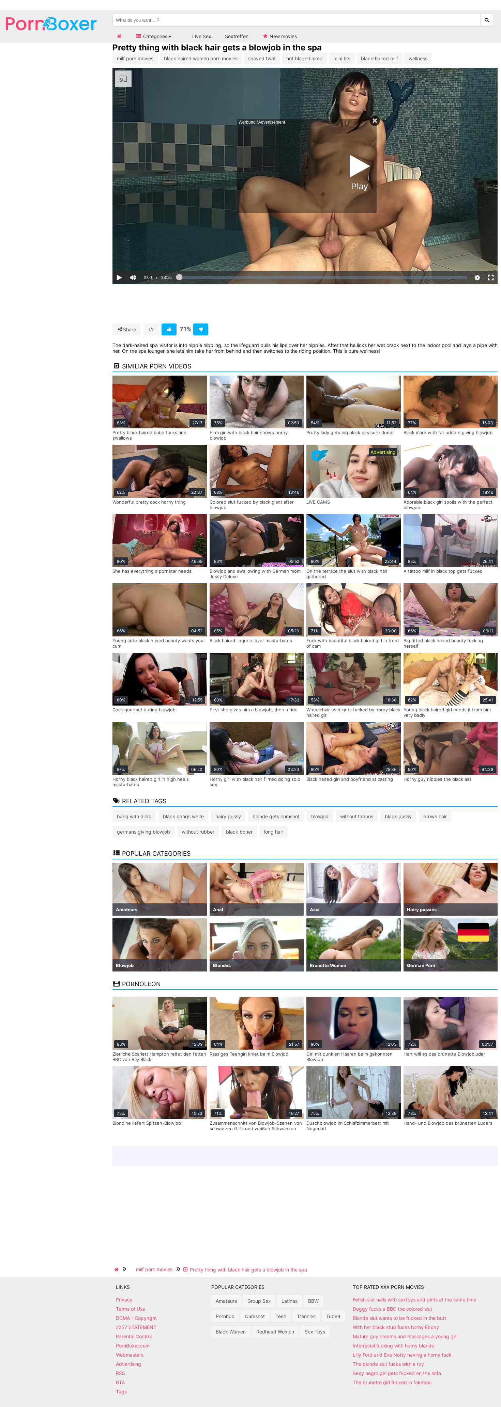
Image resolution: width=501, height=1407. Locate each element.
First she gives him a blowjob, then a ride (254, 709)
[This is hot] (169, 329)
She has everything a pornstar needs (152, 571)
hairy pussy (228, 816)
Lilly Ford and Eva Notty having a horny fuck (402, 1355)
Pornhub (225, 1316)
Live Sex (201, 36)
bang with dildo (134, 816)
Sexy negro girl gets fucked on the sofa (397, 1373)
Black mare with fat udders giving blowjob (448, 432)
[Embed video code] (150, 329)
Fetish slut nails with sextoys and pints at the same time (414, 1299)
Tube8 (333, 1316)
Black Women (231, 1331)
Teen (280, 1316)
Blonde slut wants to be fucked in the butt (399, 1318)
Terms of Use (130, 1309)
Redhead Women (275, 1331)
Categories (154, 36)
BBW (313, 1301)
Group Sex (259, 1301)
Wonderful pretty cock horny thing (149, 502)
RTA (120, 1382)
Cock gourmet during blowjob (144, 709)
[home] (117, 1269)
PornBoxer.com (133, 1345)
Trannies (306, 1316)
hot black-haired (304, 58)
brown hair (435, 816)
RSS (120, 1373)
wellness (418, 58)
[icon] (119, 36)
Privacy (124, 1299)
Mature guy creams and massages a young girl (405, 1336)
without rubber (198, 832)
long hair (273, 832)
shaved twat (262, 58)
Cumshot (255, 1316)
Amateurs (226, 1301)
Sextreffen (236, 36)
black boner (239, 832)
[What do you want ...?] (487, 20)
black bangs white (183, 816)
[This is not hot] (200, 329)
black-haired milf (379, 58)
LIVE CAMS (318, 502)
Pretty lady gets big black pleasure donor (350, 432)
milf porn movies (135, 58)
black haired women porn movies (201, 58)
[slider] (144, 256)
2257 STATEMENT (136, 1327)
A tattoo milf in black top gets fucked (443, 571)
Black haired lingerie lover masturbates (251, 640)
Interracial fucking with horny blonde (393, 1345)
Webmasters (129, 1355)
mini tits (341, 58)
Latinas (290, 1301)
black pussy (398, 816)
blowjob (320, 816)
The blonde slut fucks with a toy (388, 1364)
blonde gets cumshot (276, 816)
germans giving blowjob (143, 832)
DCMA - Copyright (136, 1318)
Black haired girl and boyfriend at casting (349, 779)
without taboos (356, 816)
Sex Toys (315, 1331)
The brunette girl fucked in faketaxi (392, 1382)
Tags (121, 1391)
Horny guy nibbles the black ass (438, 779)
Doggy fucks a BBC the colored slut (392, 1309)
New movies (282, 36)
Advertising (128, 1364)
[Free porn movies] (51, 35)
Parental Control (134, 1336)
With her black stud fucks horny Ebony (396, 1327)
